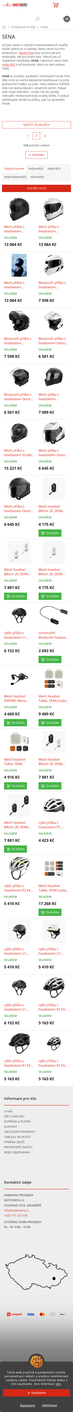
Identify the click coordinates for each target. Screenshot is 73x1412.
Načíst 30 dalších (36, 125)
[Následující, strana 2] (36, 136)
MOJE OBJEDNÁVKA (17, 1152)
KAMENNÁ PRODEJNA (18, 1195)
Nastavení (27, 1405)
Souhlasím (38, 1393)
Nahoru (38, 155)
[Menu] (67, 19)
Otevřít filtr (36, 188)
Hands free (26, 53)
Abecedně (37, 177)
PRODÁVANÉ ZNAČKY (18, 1147)
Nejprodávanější (15, 177)
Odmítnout (49, 1405)
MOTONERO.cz (14, 1200)
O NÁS (8, 1111)
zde (58, 1384)
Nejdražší (54, 168)
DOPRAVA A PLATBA (17, 1121)
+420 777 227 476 (16, 1215)
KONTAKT (10, 1127)
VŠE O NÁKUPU (14, 1116)
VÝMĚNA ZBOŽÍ (14, 1142)
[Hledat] (37, 19)
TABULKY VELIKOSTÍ (17, 1137)
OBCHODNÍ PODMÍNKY (19, 1132)
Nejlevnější (35, 168)
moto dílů (8, 64)
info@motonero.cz (16, 1210)
